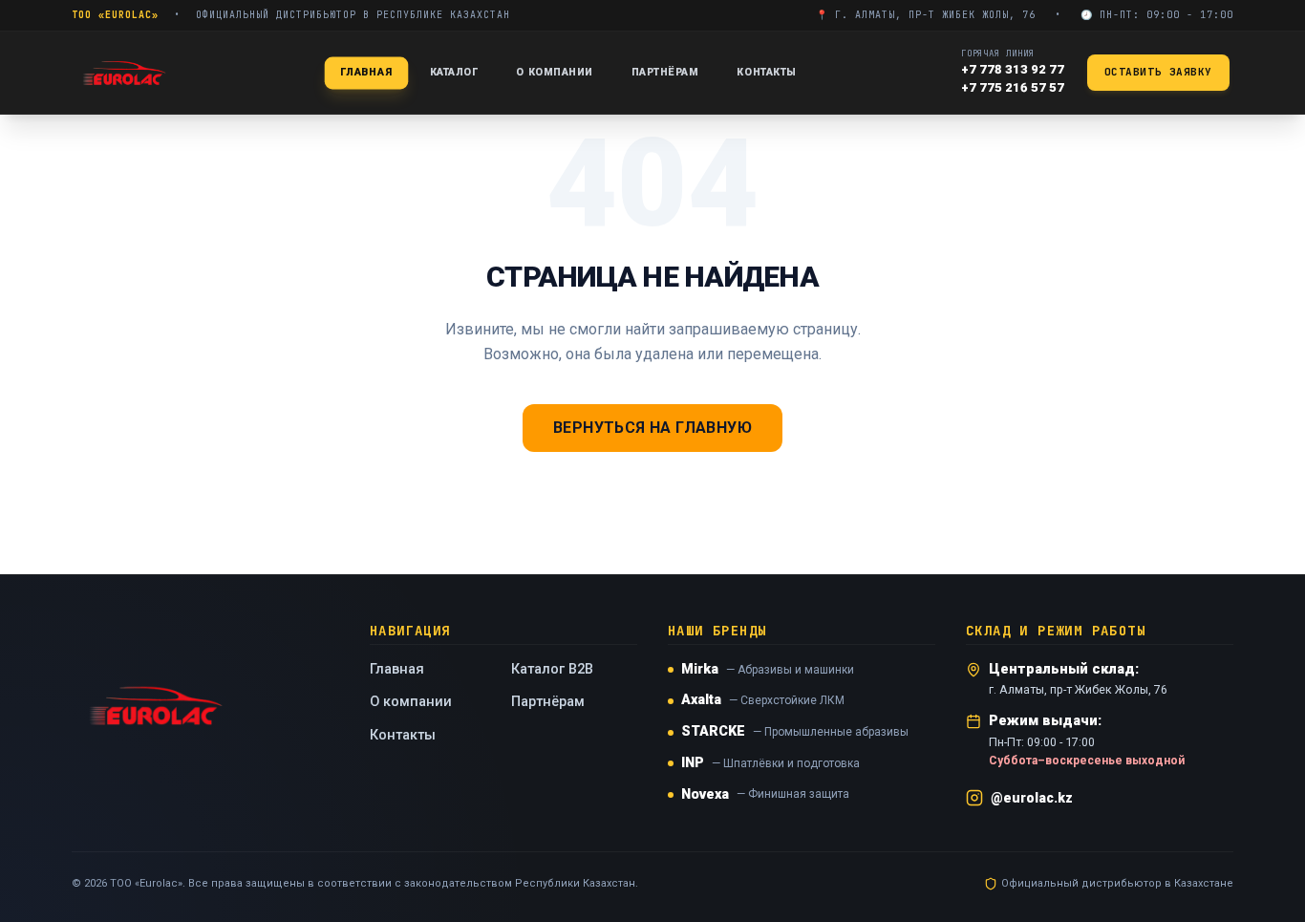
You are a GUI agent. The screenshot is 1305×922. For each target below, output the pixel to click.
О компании (554, 72)
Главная (366, 71)
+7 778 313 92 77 (1012, 69)
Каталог (454, 72)
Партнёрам (665, 72)
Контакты (766, 72)
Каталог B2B (552, 669)
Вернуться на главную (652, 427)
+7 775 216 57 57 (1012, 87)
